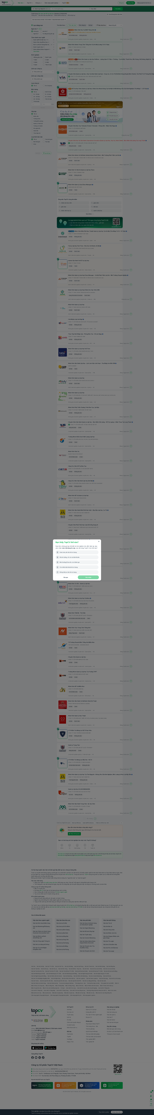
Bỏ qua (66, 577)
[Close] (99, 541)
